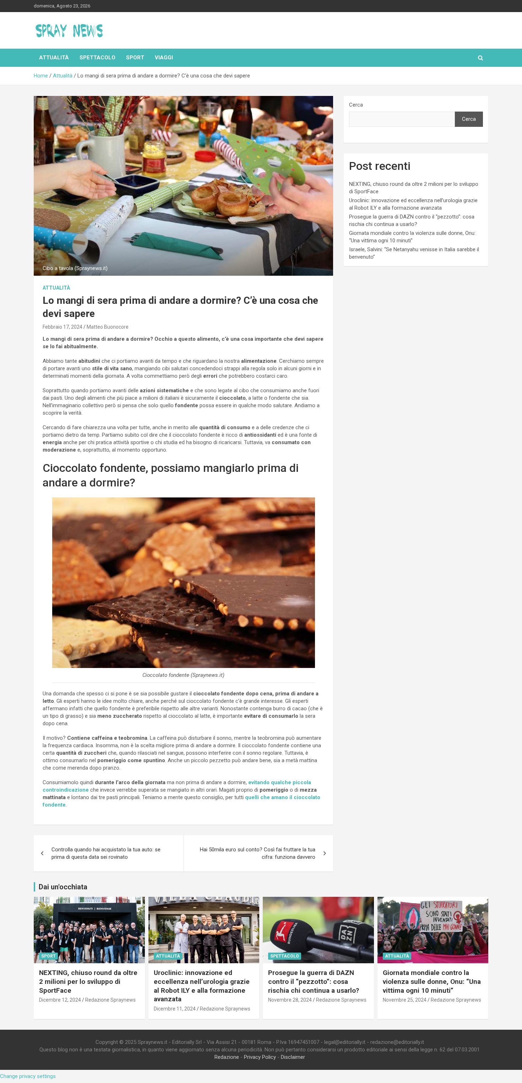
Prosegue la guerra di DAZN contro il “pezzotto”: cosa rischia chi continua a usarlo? (313, 981)
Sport (135, 57)
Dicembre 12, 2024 (60, 1000)
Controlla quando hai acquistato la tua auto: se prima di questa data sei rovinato (106, 853)
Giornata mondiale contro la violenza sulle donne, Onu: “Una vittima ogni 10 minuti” (432, 981)
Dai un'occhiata (63, 887)
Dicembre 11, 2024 (175, 1009)
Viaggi (164, 57)
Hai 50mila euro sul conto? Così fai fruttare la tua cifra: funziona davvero (257, 853)
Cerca (356, 105)
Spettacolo (97, 57)
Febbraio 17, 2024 (62, 327)
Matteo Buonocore (108, 327)
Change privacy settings (28, 1076)
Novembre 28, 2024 (290, 1000)
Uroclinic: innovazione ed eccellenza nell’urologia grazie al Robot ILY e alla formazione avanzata (202, 986)
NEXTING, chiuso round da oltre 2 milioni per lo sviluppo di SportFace (88, 981)
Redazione (226, 1057)
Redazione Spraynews (110, 1000)
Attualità (54, 57)
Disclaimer (293, 1057)
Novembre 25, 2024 (404, 1000)
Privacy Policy (260, 1057)
